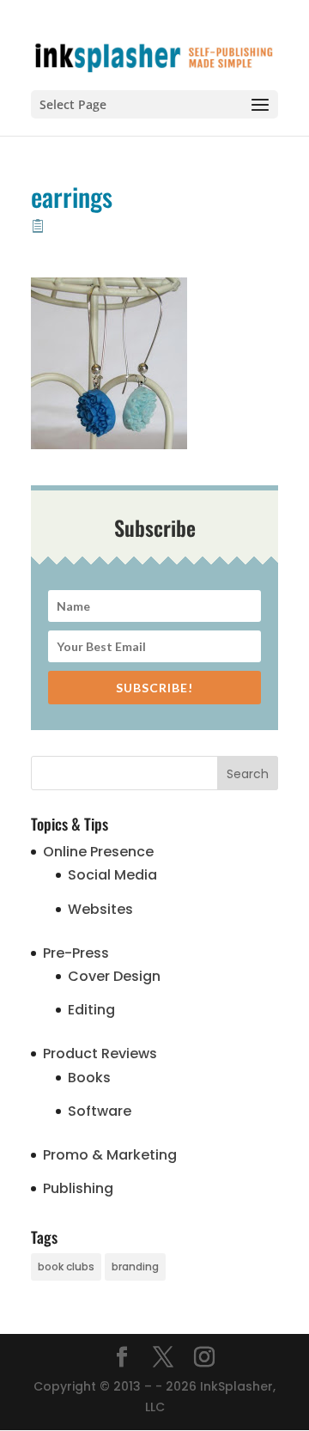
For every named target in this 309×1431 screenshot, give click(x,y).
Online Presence (98, 852)
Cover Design (114, 976)
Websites (100, 909)
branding (135, 1266)
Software (99, 1111)
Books (89, 1077)
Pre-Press (76, 953)
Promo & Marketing (110, 1155)
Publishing (78, 1188)
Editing (91, 1010)
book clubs (66, 1266)
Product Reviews (100, 1053)
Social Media (112, 875)
